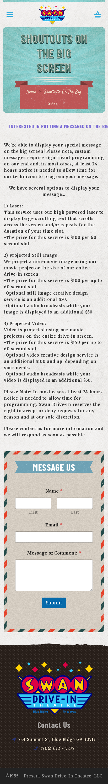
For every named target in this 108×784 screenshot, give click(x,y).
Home (31, 92)
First (33, 512)
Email (54, 524)
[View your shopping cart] (97, 15)
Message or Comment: (54, 553)
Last (75, 512)
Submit (54, 603)
